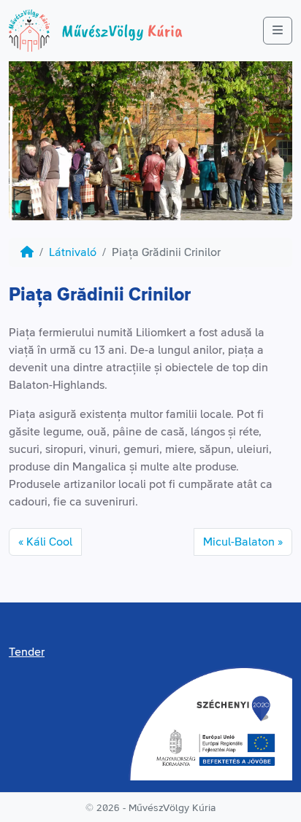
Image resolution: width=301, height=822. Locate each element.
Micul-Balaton (239, 542)
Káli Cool (49, 542)
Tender (27, 652)
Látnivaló (72, 252)
